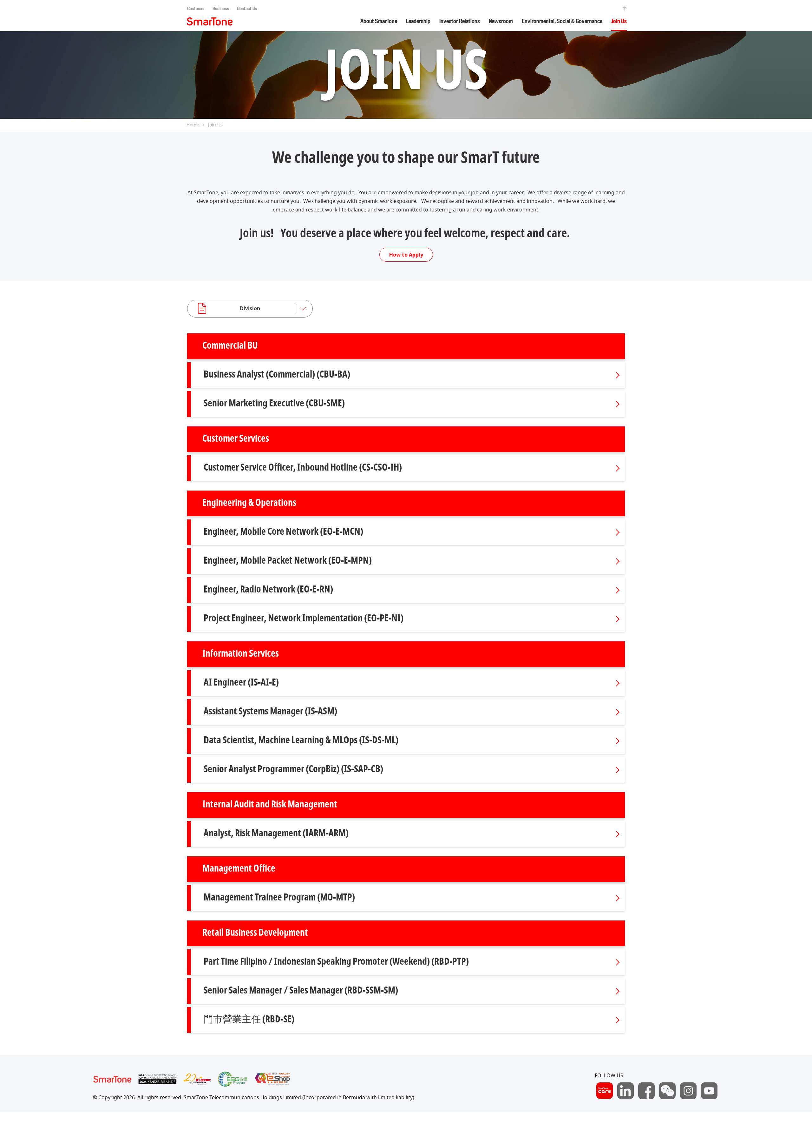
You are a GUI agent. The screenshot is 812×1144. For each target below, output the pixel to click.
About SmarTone (378, 21)
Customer (196, 8)
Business (221, 8)
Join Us (619, 21)
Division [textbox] (250, 309)
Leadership (418, 21)
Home (193, 125)
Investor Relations (459, 21)
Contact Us (247, 8)
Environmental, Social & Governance (562, 21)
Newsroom (501, 21)
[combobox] (250, 309)
